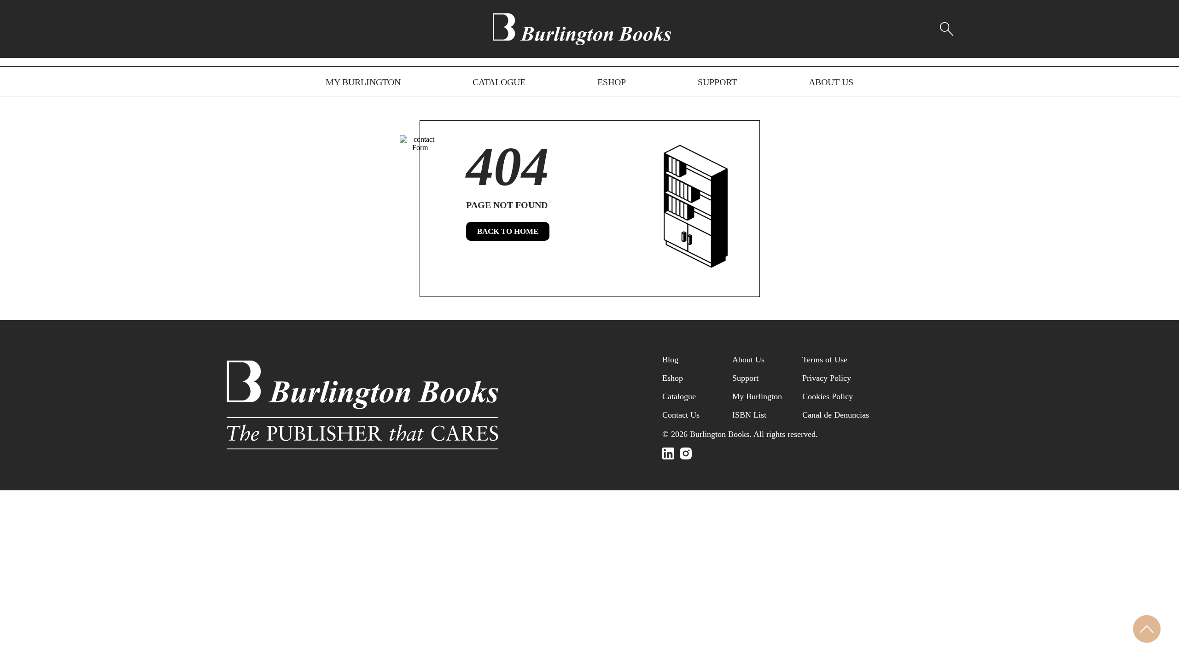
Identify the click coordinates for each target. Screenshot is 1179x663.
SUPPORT (717, 82)
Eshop (672, 378)
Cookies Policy (827, 396)
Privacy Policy (826, 378)
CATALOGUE (499, 82)
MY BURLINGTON (363, 82)
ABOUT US (831, 82)
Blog (670, 359)
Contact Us (681, 414)
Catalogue (679, 396)
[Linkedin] (668, 453)
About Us (748, 359)
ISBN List (749, 414)
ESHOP (611, 82)
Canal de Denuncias (835, 414)
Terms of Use (824, 359)
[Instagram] (686, 453)
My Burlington (757, 396)
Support (745, 378)
